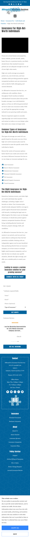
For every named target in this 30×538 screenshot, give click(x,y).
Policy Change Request (15, 467)
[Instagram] (16, 4)
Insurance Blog (15, 446)
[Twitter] (21, 4)
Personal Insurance (15, 418)
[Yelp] (13, 4)
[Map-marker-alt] (9, 4)
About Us (15, 431)
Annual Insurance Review (15, 470)
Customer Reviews (15, 438)
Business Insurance (15, 421)
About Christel (15, 435)
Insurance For (10, 21)
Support (15, 455)
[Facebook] (11, 4)
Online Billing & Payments (15, 459)
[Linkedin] (18, 4)
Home (2, 21)
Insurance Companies (15, 442)
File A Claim (15, 463)
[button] (15, 16)
